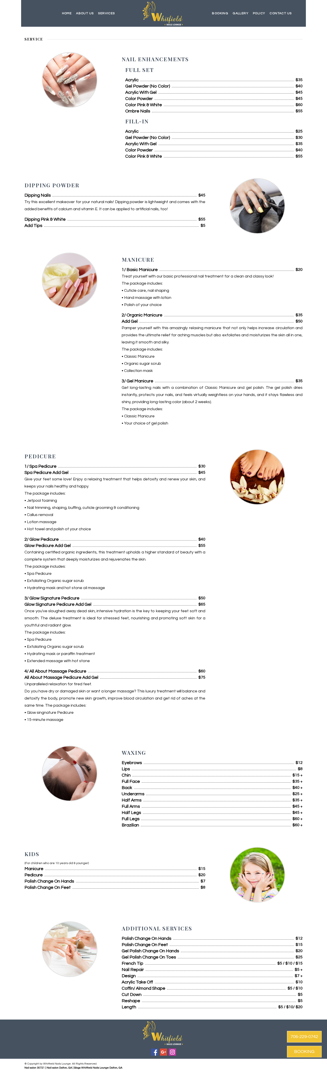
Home (67, 13)
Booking (220, 13)
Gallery (240, 13)
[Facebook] (154, 1052)
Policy (259, 13)
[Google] (163, 1052)
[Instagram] (172, 1052)
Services (106, 13)
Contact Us (281, 13)
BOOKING (304, 1051)
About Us (85, 13)
